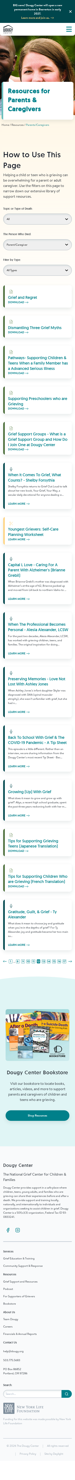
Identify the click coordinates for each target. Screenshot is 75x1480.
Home (5, 125)
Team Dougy (10, 1319)
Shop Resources (37, 1115)
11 (33, 961)
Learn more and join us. (35, 18)
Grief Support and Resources (20, 1282)
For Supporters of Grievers (19, 1296)
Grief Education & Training (19, 1258)
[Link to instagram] (17, 1230)
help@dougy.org (13, 1351)
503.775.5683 (11, 1360)
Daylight (58, 1454)
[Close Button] (70, 11)
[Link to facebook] (8, 1230)
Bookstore (9, 1304)
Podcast (8, 1289)
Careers (8, 1326)
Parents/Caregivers (37, 125)
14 (48, 961)
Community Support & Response (23, 1266)
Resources (17, 125)
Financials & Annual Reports (20, 1334)
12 (38, 961)
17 (64, 961)
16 (59, 961)
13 (43, 961)
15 (54, 961)
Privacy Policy (28, 1454)
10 (28, 961)
